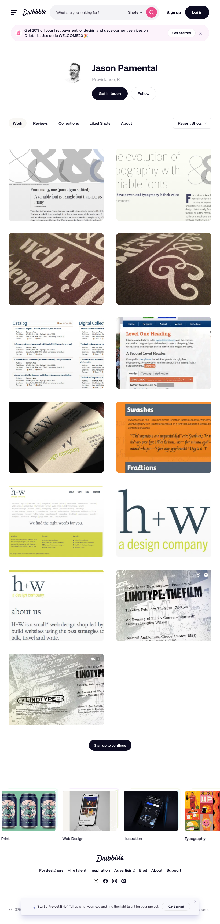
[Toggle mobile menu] (14, 12)
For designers (51, 870)
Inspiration (100, 870)
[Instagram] (114, 880)
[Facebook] (105, 880)
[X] (96, 880)
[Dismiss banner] (195, 901)
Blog (143, 870)
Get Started (181, 33)
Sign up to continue (110, 745)
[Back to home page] (34, 12)
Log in (197, 12)
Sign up (174, 12)
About (156, 870)
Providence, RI (106, 79)
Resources (202, 909)
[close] (200, 33)
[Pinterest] (123, 880)
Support (174, 870)
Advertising (124, 870)
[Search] (151, 12)
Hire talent (77, 870)
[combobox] (87, 12)
